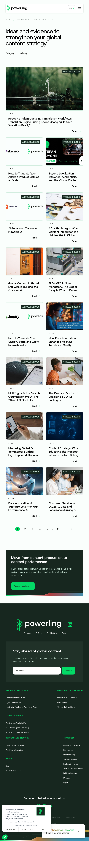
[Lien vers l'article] (44, 101)
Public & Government (72, 773)
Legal (65, 782)
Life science (68, 750)
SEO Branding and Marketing (17, 728)
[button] (71, 8)
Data (7, 766)
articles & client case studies (35, 20)
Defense (66, 778)
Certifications (52, 633)
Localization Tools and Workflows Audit (21, 707)
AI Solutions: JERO (13, 771)
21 (58, 529)
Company (27, 633)
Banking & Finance (70, 764)
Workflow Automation (15, 745)
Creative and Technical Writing (18, 723)
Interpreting (62, 702)
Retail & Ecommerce (71, 745)
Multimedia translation (65, 707)
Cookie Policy (70, 817)
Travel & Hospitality (70, 759)
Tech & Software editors (73, 768)
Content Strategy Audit (15, 698)
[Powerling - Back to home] (17, 8)
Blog (8, 20)
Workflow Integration (14, 750)
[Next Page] (71, 529)
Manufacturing (69, 755)
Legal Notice (55, 817)
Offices (39, 633)
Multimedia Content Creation (17, 732)
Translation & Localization (67, 698)
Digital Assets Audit (14, 702)
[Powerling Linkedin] (70, 624)
